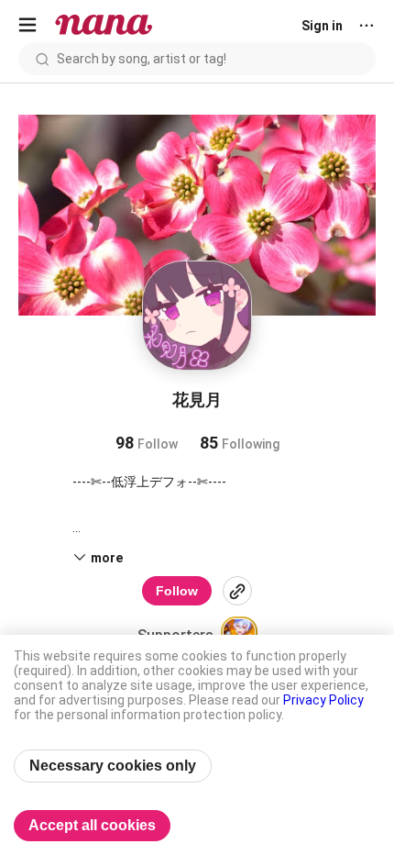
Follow (177, 590)
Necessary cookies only (112, 765)
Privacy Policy (323, 700)
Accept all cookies (92, 825)
